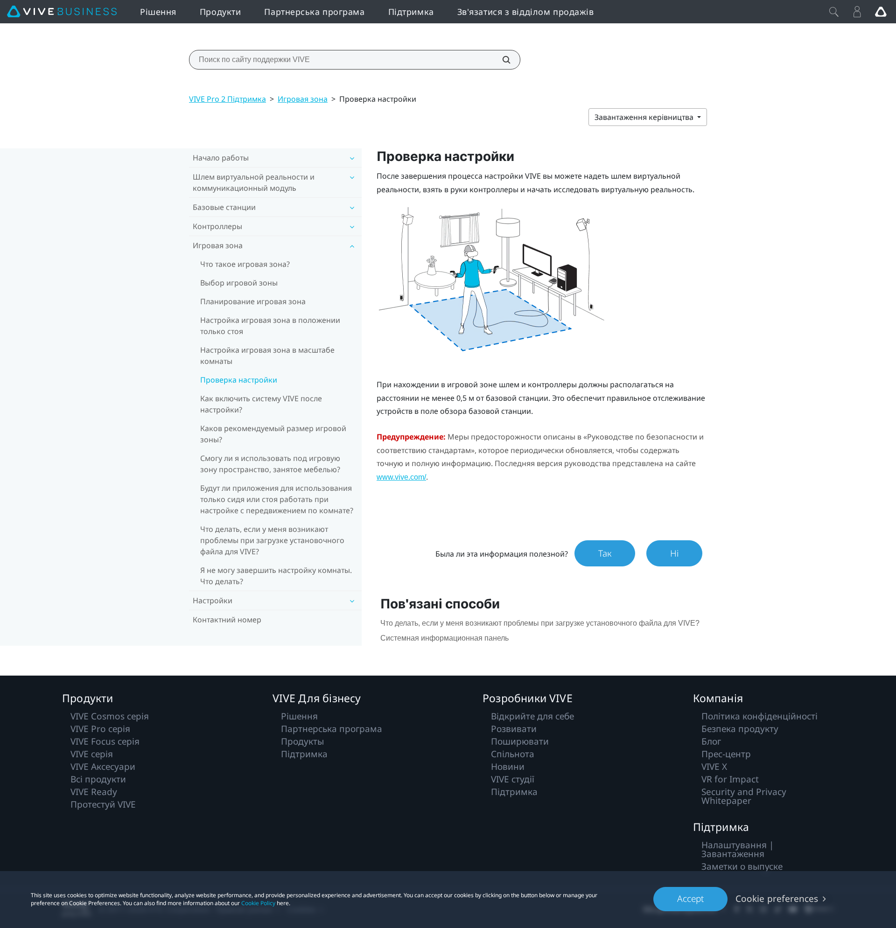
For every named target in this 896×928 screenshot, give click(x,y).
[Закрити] (834, 11)
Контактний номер (227, 619)
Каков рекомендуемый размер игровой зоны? (273, 434)
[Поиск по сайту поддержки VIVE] (501, 59)
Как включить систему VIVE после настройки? (261, 404)
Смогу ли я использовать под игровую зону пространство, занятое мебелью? (270, 463)
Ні (674, 553)
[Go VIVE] (880, 11)
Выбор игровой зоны (239, 283)
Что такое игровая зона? (245, 264)
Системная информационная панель (444, 638)
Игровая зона (303, 99)
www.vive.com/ (401, 477)
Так (604, 553)
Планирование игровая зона (253, 301)
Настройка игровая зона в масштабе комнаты (267, 355)
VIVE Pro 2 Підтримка (227, 99)
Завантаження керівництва (645, 117)
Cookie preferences (776, 899)
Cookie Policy (258, 903)
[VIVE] (62, 12)
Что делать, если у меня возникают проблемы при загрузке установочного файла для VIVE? (272, 540)
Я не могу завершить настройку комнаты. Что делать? (276, 575)
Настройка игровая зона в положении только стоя (270, 325)
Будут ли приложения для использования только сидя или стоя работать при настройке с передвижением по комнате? (276, 499)
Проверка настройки (238, 380)
